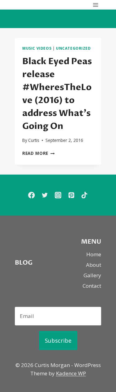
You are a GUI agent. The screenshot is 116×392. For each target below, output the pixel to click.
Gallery (92, 275)
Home (93, 254)
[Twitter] (44, 195)
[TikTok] (84, 195)
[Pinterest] (71, 195)
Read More (38, 153)
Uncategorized (73, 48)
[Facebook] (31, 195)
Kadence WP (71, 373)
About (93, 264)
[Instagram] (58, 195)
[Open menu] (95, 5)
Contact (92, 285)
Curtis (33, 140)
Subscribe (58, 340)
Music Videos (36, 48)
